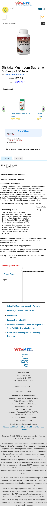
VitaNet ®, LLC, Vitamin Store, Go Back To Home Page (24, 360)
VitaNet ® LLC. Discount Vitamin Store (23, 349)
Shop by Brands (10, 274)
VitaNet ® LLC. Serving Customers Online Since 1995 (23, 3)
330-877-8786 (26, 386)
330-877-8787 (25, 392)
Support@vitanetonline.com (26, 424)
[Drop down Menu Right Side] (42, 17)
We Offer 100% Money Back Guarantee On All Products (5, 10)
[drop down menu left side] (4, 17)
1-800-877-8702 (27, 381)
